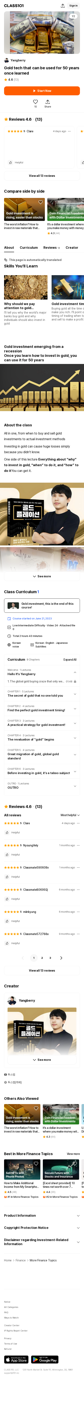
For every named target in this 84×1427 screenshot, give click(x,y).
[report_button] (69, 131)
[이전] (23, 958)
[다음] (61, 958)
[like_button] (10, 162)
